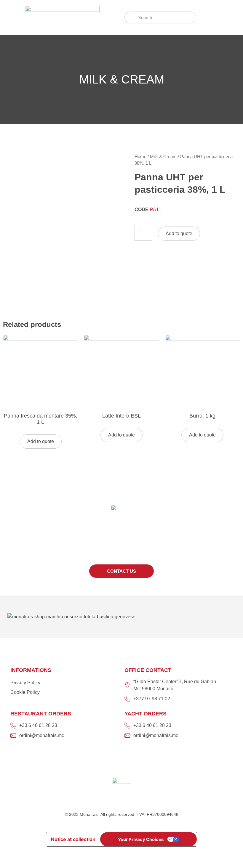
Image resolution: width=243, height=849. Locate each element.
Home (140, 156)
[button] (216, 18)
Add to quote (179, 233)
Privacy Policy (25, 682)
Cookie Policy (25, 692)
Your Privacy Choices (141, 839)
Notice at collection (73, 839)
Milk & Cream (163, 156)
